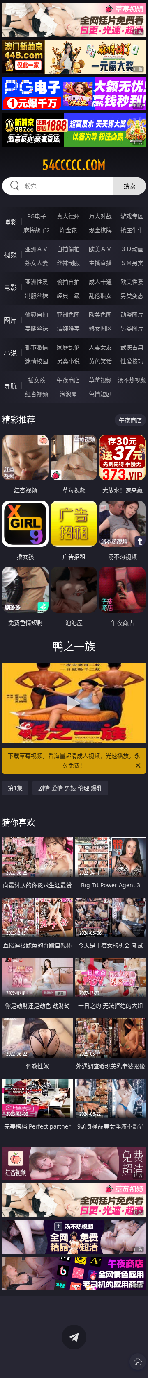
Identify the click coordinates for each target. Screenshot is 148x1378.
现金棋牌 (100, 230)
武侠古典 (131, 347)
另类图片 (131, 328)
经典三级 (68, 295)
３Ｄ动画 (131, 249)
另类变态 (131, 295)
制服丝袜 (36, 295)
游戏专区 (131, 216)
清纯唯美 (68, 328)
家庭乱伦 (68, 347)
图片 (10, 320)
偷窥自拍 (36, 314)
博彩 (10, 222)
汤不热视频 (132, 380)
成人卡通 (100, 282)
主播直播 (100, 263)
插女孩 (36, 380)
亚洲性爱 (36, 282)
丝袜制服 (68, 263)
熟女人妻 (36, 263)
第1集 (15, 788)
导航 (10, 385)
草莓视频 (100, 380)
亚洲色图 (68, 314)
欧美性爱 (131, 282)
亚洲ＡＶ (36, 249)
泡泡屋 (68, 394)
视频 (10, 254)
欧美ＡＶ (100, 249)
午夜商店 (68, 380)
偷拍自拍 (68, 282)
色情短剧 (100, 394)
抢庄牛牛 (131, 230)
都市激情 (36, 347)
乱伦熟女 (100, 295)
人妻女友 (100, 347)
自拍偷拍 (68, 249)
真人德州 (68, 216)
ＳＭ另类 (131, 263)
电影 (10, 287)
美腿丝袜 (36, 328)
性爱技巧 (131, 361)
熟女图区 (100, 328)
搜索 (129, 186)
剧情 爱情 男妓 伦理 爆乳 (70, 788)
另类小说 (68, 361)
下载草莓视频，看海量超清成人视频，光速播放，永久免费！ (74, 760)
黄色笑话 (100, 361)
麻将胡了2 (36, 230)
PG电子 (36, 216)
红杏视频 (36, 394)
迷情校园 (36, 361)
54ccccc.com (74, 165)
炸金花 (68, 230)
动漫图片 (131, 314)
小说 (10, 353)
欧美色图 (100, 314)
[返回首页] (138, 1361)
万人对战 (100, 216)
